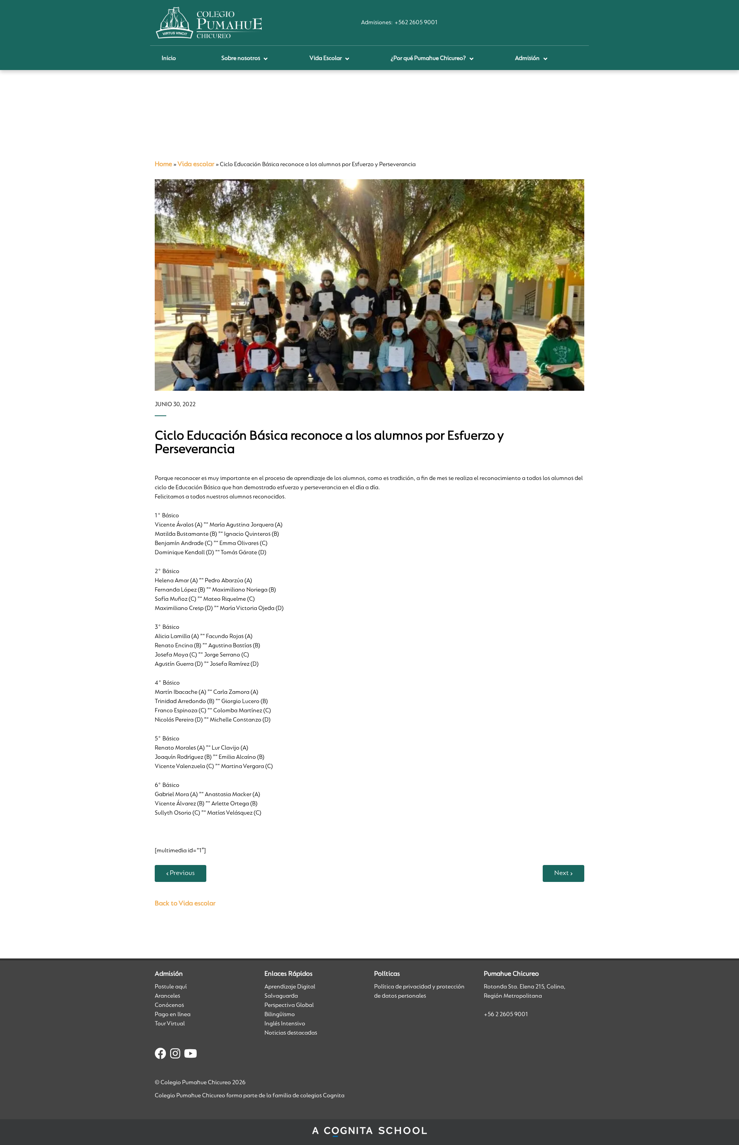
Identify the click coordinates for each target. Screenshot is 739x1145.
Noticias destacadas (290, 1033)
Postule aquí (171, 987)
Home (163, 164)
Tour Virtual (170, 1024)
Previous (182, 873)
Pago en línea (173, 1015)
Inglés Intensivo (284, 1024)
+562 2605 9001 (416, 23)
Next (561, 873)
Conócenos (169, 1005)
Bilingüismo (279, 1015)
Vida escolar (195, 164)
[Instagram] (175, 1055)
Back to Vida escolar (185, 903)
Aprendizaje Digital (289, 987)
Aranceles (167, 996)
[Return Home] (209, 22)
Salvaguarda (281, 996)
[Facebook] (160, 1055)
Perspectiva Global (289, 1005)
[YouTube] (190, 1055)
